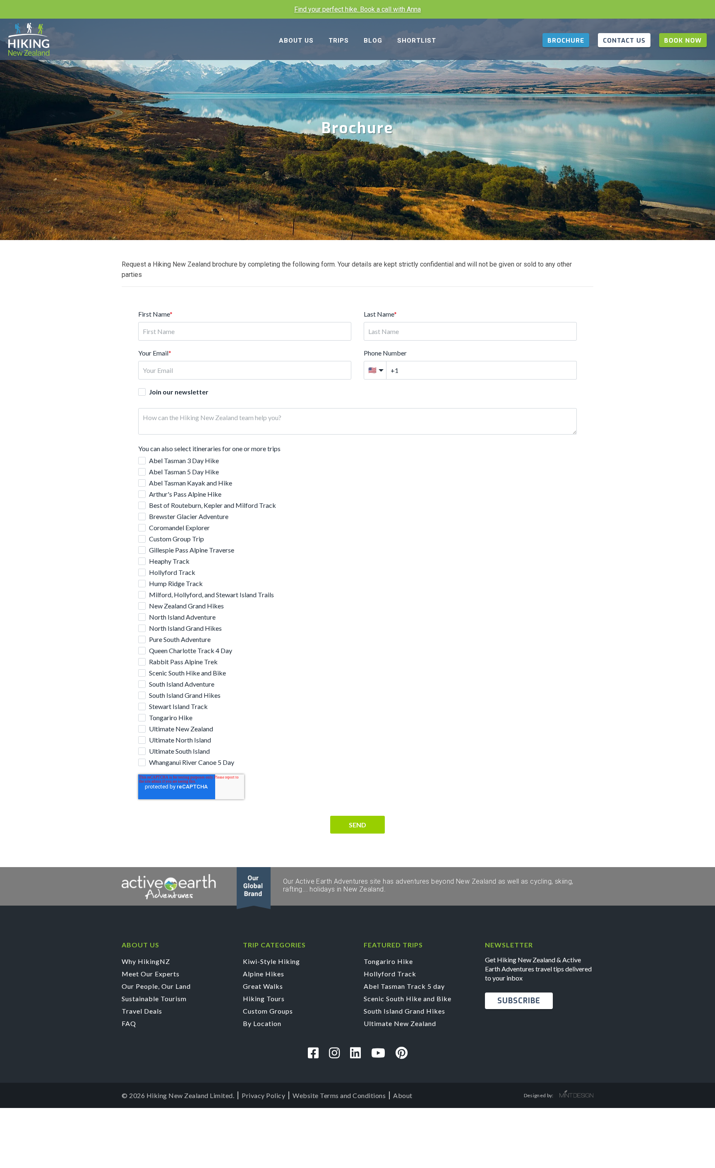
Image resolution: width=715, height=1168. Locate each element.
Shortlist (416, 40)
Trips (339, 40)
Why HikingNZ (146, 961)
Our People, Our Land (156, 986)
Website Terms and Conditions (339, 1095)
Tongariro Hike (388, 961)
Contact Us (624, 40)
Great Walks (263, 986)
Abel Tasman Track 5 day (404, 986)
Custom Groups (268, 1011)
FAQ (129, 1023)
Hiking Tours (264, 998)
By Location (262, 1023)
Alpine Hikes (263, 974)
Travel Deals (142, 1011)
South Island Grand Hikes (404, 1011)
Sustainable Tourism (154, 998)
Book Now (683, 40)
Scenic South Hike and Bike (407, 998)
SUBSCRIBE (518, 1001)
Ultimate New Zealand (400, 1023)
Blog (373, 40)
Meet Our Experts (151, 974)
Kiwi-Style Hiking (271, 961)
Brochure (565, 40)
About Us (296, 40)
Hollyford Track (390, 974)
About (403, 1095)
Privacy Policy (263, 1095)
